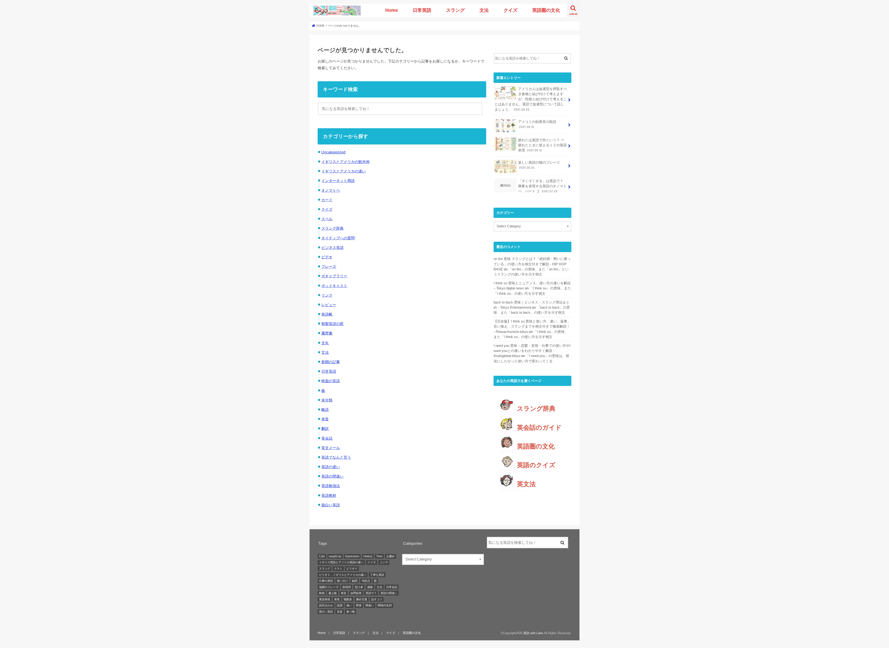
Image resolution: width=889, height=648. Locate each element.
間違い (370, 605)
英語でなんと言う (336, 457)
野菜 (359, 605)
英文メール (330, 448)
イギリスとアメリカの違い (343, 171)
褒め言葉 (361, 599)
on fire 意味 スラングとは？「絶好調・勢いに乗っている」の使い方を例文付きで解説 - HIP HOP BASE (532, 264)
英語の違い (330, 467)
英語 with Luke (533, 633)
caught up (335, 556)
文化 (325, 343)
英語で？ (371, 593)
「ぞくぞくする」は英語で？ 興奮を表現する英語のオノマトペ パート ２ (542, 186)
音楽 (339, 611)
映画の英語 (330, 381)
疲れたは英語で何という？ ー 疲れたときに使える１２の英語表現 (542, 145)
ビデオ (326, 257)
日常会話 (391, 587)
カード (326, 200)
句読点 (366, 581)
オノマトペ (330, 190)
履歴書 (326, 333)
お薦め (390, 556)
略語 (325, 409)
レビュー (328, 305)
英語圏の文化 (546, 10)
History (367, 556)
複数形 (348, 599)
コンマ (384, 562)
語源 (339, 605)
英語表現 (324, 599)
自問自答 (356, 593)
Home (391, 10)
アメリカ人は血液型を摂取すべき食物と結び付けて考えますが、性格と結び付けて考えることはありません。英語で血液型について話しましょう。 (531, 99)
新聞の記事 (330, 362)
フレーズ (328, 266)
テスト (338, 568)
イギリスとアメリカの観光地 (345, 162)
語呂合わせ (326, 605)
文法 (484, 10)
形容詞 (346, 587)
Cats (322, 556)
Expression (352, 556)
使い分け (342, 581)
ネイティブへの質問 (338, 238)
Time (379, 556)
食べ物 (350, 611)
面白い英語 (330, 505)
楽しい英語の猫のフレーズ (539, 165)
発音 (325, 419)
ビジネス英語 (332, 247)
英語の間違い (332, 476)
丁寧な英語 (377, 574)
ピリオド (351, 568)
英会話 (326, 438)
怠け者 (359, 587)
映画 (322, 593)
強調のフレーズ (328, 587)
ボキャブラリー (334, 276)
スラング (455, 10)
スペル (326, 219)
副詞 (354, 581)
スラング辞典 (332, 228)
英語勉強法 (330, 486)
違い (349, 605)
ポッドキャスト (334, 286)
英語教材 (328, 495)
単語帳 (326, 314)
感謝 (370, 587)
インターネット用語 (338, 180)
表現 (337, 599)
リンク (326, 295)
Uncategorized (333, 152)
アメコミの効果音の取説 (537, 124)
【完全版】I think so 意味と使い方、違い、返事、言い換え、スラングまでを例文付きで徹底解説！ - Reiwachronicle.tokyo (532, 326)
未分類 (326, 400)
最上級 (333, 593)
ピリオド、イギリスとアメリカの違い (342, 574)
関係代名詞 (385, 605)
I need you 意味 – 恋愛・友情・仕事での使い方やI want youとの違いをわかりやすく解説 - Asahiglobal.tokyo (532, 351)
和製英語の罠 (332, 324)
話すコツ (376, 599)
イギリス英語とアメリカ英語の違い (341, 562)
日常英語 (422, 10)
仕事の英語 (326, 581)
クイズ (510, 10)
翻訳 (325, 428)
